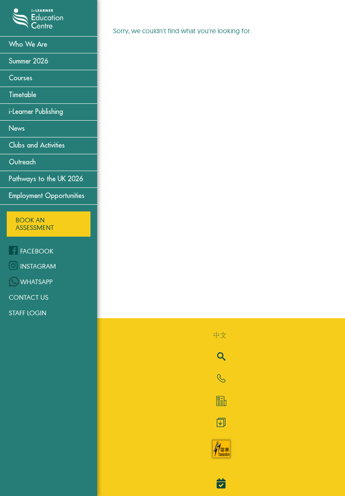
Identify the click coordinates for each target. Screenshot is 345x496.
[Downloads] (221, 424)
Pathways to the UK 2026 (46, 179)
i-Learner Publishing (36, 111)
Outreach (22, 162)
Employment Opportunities (47, 196)
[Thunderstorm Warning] (221, 455)
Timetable (22, 95)
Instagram (38, 266)
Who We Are (28, 44)
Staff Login (27, 313)
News (17, 128)
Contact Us (28, 297)
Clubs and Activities (37, 145)
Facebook (36, 251)
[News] (221, 401)
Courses (20, 78)
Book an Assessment (35, 224)
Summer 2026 (28, 61)
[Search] (221, 357)
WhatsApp (36, 281)
